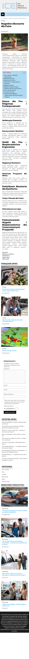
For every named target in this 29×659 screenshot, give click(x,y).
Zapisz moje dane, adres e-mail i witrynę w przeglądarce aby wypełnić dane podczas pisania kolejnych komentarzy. (14, 402)
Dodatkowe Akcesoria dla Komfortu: (13, 88)
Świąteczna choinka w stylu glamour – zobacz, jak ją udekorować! (8, 256)
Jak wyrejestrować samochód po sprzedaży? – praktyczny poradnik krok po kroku (14, 543)
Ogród (3, 479)
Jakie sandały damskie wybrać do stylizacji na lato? (12, 320)
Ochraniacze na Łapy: (9, 92)
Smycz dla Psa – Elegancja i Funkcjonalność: (11, 76)
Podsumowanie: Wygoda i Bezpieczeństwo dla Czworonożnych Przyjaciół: (14, 95)
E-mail (6, 389)
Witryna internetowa (8, 394)
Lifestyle (3, 20)
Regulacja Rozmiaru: (9, 85)
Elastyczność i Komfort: (10, 80)
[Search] (27, 14)
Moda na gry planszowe (9, 350)
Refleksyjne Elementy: (9, 78)
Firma (3, 472)
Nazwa (6, 385)
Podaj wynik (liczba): (9, 406)
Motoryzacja (5, 476)
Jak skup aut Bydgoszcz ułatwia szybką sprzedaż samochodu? (14, 511)
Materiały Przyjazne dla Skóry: (11, 87)
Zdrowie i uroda (6, 481)
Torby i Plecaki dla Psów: (10, 90)
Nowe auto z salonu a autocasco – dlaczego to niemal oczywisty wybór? (13, 574)
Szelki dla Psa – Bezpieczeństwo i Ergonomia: (12, 82)
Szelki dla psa (6, 149)
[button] (23, 73)
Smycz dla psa (6, 109)
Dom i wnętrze (5, 469)
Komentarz (7, 368)
